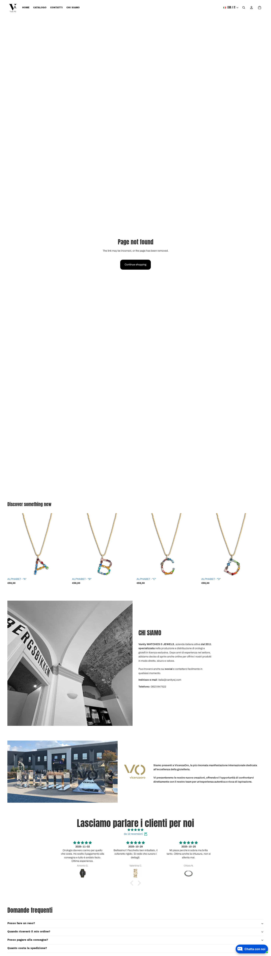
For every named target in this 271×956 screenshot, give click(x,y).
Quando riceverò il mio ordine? (28, 931)
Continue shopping (135, 264)
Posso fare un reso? (21, 923)
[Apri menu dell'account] (251, 8)
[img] (135, 830)
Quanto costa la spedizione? (27, 948)
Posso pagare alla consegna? (27, 939)
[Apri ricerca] (244, 8)
